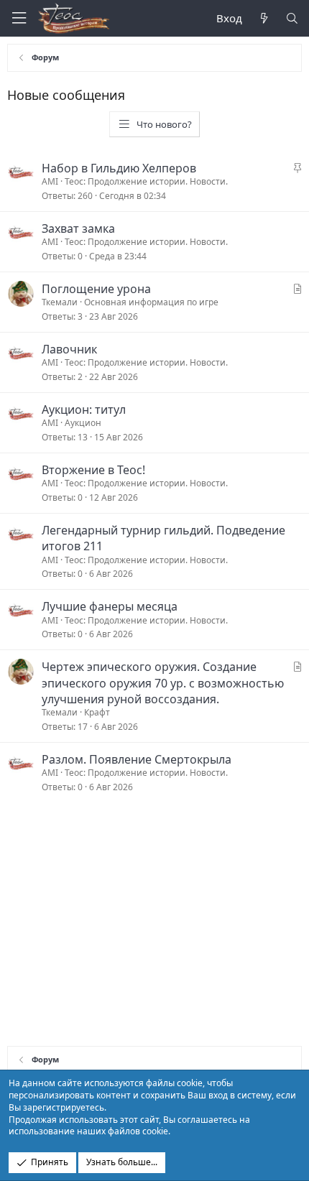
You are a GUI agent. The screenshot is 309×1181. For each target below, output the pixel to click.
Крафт (97, 712)
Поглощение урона (96, 289)
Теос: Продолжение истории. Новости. (146, 181)
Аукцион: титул (84, 409)
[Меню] (18, 18)
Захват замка (78, 228)
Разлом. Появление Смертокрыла (136, 759)
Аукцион (83, 423)
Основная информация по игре (151, 302)
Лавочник (69, 349)
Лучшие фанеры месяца (109, 606)
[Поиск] (292, 18)
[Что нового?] (263, 18)
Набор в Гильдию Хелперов (119, 168)
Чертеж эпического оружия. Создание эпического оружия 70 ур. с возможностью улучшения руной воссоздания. (163, 683)
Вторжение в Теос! (93, 470)
